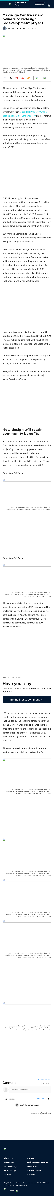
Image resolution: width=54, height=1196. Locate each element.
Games (7, 1175)
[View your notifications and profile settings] (48, 1098)
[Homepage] (9, 1148)
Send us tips (10, 1170)
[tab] (10, 1099)
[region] (27, 1097)
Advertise (9, 1162)
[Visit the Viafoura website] (45, 1113)
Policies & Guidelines (37, 1162)
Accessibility (10, 1166)
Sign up (47, 1079)
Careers (31, 1175)
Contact (31, 1158)
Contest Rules (34, 1170)
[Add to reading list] (45, 78)
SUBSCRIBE (39, 4)
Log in (40, 1079)
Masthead (32, 1166)
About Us (8, 1158)
